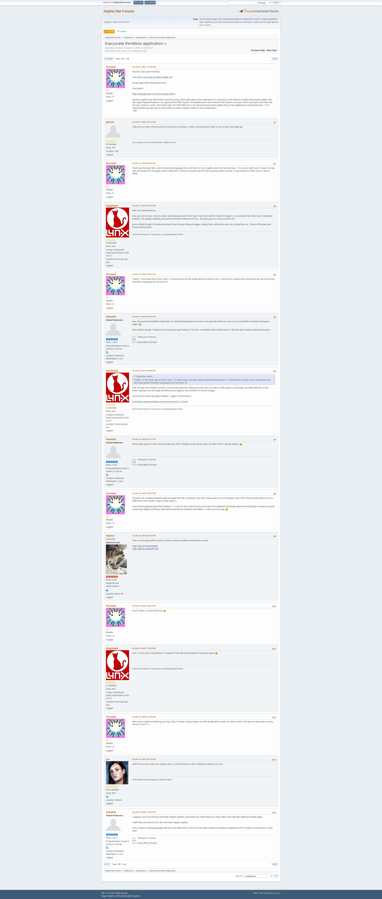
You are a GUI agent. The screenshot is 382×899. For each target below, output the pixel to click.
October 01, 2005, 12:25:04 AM (144, 67)
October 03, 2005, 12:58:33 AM (144, 648)
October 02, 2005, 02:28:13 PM (144, 493)
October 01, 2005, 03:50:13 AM (144, 122)
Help (255, 893)
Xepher (110, 535)
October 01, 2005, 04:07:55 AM (144, 163)
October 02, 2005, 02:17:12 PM (144, 439)
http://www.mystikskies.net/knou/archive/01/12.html (162, 401)
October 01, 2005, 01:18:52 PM (144, 274)
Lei (107, 759)
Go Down (108, 59)
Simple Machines (121, 893)
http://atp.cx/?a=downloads (145, 546)
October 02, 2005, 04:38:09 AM (144, 370)
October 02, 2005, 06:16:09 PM (144, 535)
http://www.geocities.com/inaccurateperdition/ (153, 94)
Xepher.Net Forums (118, 11)
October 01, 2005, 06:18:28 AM (144, 205)
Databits (111, 316)
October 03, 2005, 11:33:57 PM (144, 812)
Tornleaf (111, 67)
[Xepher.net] (107, 590)
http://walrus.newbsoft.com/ (145, 548)
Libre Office (143, 342)
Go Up (107, 864)
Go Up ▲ (277, 893)
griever (110, 122)
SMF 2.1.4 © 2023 (108, 893)
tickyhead (112, 205)
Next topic (272, 50)
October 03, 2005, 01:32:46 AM (144, 717)
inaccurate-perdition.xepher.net (157, 77)
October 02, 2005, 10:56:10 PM (144, 606)
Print (274, 59)
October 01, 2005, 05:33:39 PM (144, 316)
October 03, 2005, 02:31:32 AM (144, 759)
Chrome (152, 342)
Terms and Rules (265, 893)
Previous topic (258, 50)
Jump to (238, 876)
